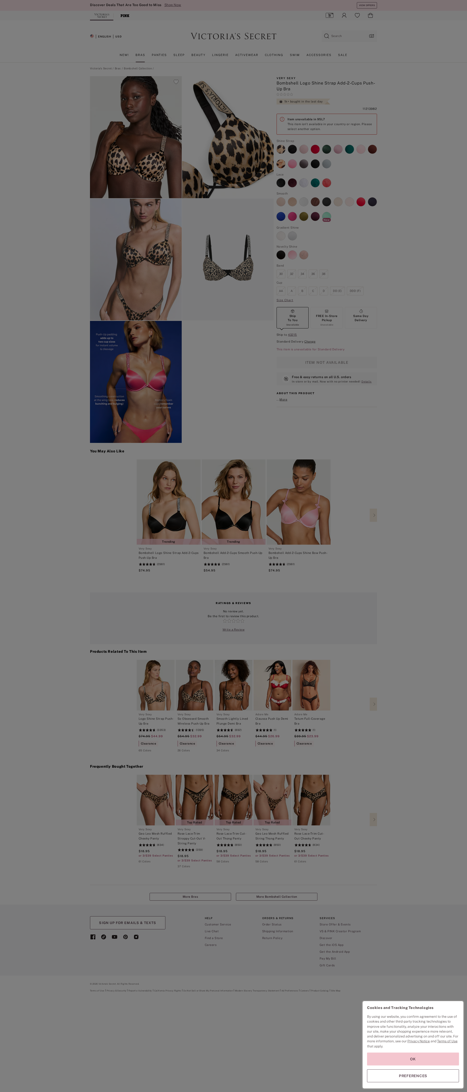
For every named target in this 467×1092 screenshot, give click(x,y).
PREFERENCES (413, 1076)
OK (413, 1059)
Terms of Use (447, 1041)
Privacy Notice (418, 1041)
